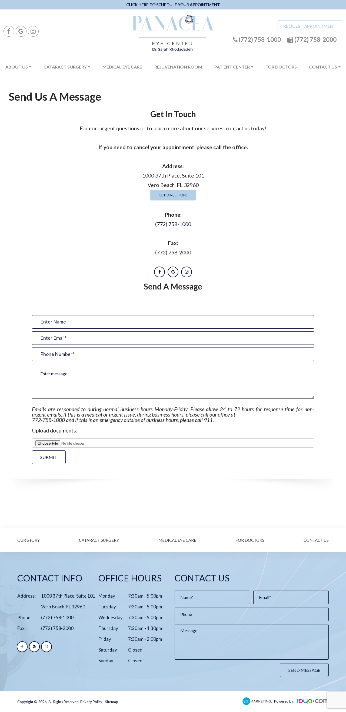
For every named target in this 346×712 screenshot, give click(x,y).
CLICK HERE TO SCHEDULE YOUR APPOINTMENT (173, 4)
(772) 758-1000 (173, 224)
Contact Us (316, 540)
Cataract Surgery (99, 540)
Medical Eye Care (122, 66)
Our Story (28, 540)
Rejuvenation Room (178, 66)
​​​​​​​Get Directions (173, 195)
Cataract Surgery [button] (65, 66)
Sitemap (111, 702)
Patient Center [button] (232, 66)
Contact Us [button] (323, 66)
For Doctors (281, 66)
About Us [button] (16, 66)
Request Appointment (309, 26)
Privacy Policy (91, 702)
